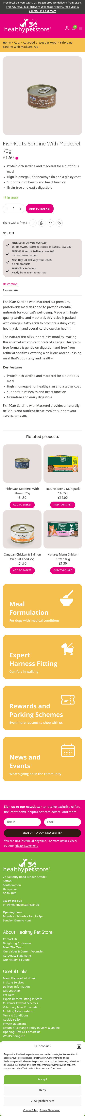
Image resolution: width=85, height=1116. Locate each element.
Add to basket (40, 208)
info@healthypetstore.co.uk (21, 905)
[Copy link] (59, 223)
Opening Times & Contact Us (21, 1032)
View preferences (42, 1101)
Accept (42, 1079)
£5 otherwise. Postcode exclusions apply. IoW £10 (41, 244)
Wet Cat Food (48, 42)
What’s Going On (14, 1036)
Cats (17, 42)
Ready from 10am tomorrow (29, 270)
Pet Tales (8, 995)
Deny (42, 1090)
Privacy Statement (50, 1110)
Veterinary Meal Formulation (21, 1007)
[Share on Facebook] (33, 223)
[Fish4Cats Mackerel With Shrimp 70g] (22, 463)
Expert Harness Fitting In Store (22, 999)
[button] (79, 1047)
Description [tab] (10, 284)
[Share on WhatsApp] (41, 223)
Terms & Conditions (15, 1016)
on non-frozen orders (33, 253)
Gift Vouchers (11, 991)
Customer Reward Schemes (20, 1003)
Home (7, 42)
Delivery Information (16, 987)
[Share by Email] (50, 223)
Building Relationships (17, 1011)
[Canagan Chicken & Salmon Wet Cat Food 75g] (22, 529)
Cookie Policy (30, 1110)
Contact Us (10, 939)
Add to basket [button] (22, 505)
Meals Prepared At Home (19, 978)
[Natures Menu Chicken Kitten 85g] (62, 529)
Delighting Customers (17, 943)
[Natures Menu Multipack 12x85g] (62, 463)
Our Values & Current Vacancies (23, 952)
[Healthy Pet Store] (27, 25)
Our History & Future (16, 960)
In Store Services (13, 983)
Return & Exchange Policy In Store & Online (31, 1028)
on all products (32, 262)
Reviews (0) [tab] (10, 290)
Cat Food (29, 42)
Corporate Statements (17, 956)
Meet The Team (13, 947)
